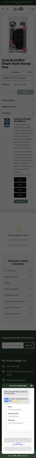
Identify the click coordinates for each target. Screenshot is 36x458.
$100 (20, 190)
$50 (20, 185)
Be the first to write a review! (18, 245)
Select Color (6, 84)
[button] (3, 9)
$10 (20, 179)
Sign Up (28, 345)
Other (20, 195)
